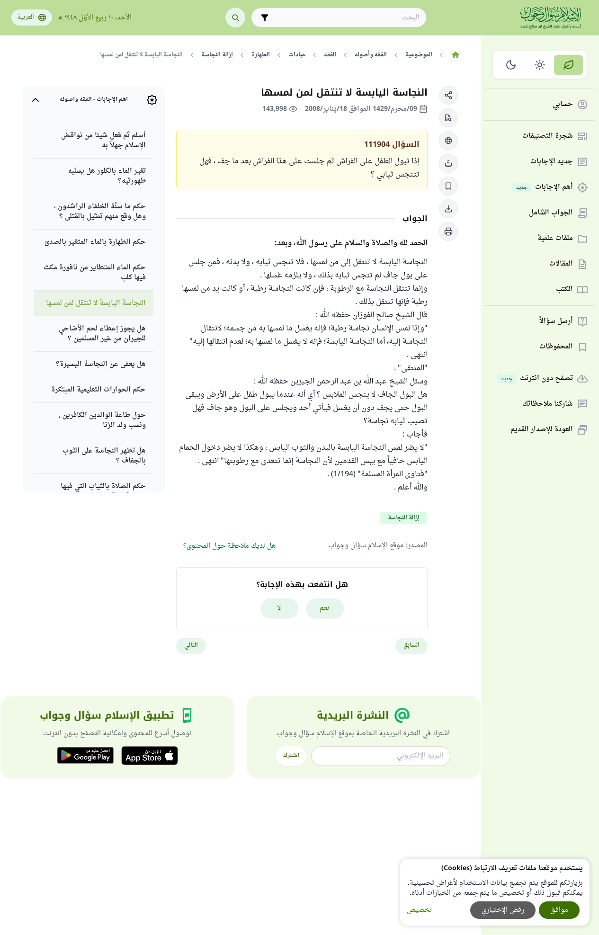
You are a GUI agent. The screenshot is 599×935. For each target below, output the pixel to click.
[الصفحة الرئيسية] (455, 55)
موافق (559, 910)
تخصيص (419, 910)
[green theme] (568, 65)
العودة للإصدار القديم (541, 430)
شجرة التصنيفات (547, 136)
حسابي (563, 104)
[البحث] (235, 17)
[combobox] (345, 18)
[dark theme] (511, 65)
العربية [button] (25, 17)
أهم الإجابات (544, 187)
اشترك (291, 755)
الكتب (564, 290)
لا (279, 608)
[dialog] (495, 892)
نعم (325, 608)
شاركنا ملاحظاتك (547, 404)
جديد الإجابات (551, 162)
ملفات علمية (555, 238)
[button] (448, 95)
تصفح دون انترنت (537, 379)
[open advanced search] (264, 17)
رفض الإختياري (503, 910)
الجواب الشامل (551, 213)
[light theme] (540, 65)
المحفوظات (556, 347)
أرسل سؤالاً (556, 321)
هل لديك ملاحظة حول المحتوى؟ (229, 546)
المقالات (561, 264)
